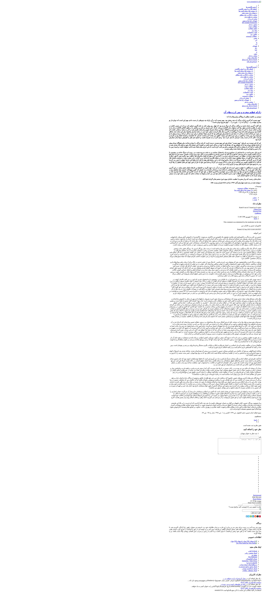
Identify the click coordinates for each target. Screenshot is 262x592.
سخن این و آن (248, 79)
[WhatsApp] (251, 516)
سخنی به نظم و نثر (246, 77)
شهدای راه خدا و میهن (245, 80)
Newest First (257, 211)
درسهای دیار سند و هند (245, 73)
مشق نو (254, 555)
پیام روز (250, 90)
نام (260, 437)
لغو (259, 512)
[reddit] (255, 516)
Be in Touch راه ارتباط (249, 106)
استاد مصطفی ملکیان (249, 570)
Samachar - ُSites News (249, 561)
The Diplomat (252, 557)
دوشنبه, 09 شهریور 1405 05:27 (251, 582)
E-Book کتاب (252, 551)
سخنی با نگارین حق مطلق (244, 75)
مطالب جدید (249, 86)
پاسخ (255, 420)
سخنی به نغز (248, 84)
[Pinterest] (260, 516)
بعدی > (254, 200)
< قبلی (255, 198)
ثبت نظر (254, 512)
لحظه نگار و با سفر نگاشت (244, 69)
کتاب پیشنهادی (248, 92)
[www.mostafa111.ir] (254, 2)
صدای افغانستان (251, 559)
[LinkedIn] (253, 516)
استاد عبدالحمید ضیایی (249, 568)
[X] (258, 516)
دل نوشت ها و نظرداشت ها (244, 71)
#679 (255, 218)
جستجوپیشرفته (252, 108)
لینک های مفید (252, 104)
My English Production (245, 82)
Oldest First (257, 209)
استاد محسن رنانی (251, 553)
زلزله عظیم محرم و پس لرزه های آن (242, 112)
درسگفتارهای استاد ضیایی (248, 565)
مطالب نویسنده (247, 96)
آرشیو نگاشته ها (251, 67)
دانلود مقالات (248, 88)
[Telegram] (247, 516)
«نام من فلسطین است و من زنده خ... (233, 584)
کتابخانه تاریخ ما (252, 563)
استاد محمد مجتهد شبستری (248, 566)
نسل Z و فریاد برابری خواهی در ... (234, 578)
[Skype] (249, 516)
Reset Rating (257, 499)
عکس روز (249, 94)
